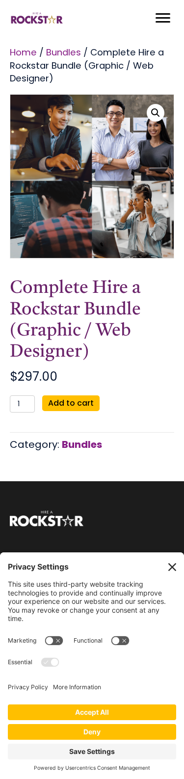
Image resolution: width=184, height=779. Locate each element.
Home (23, 52)
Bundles (63, 52)
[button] (155, 113)
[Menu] (163, 18)
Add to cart (71, 403)
